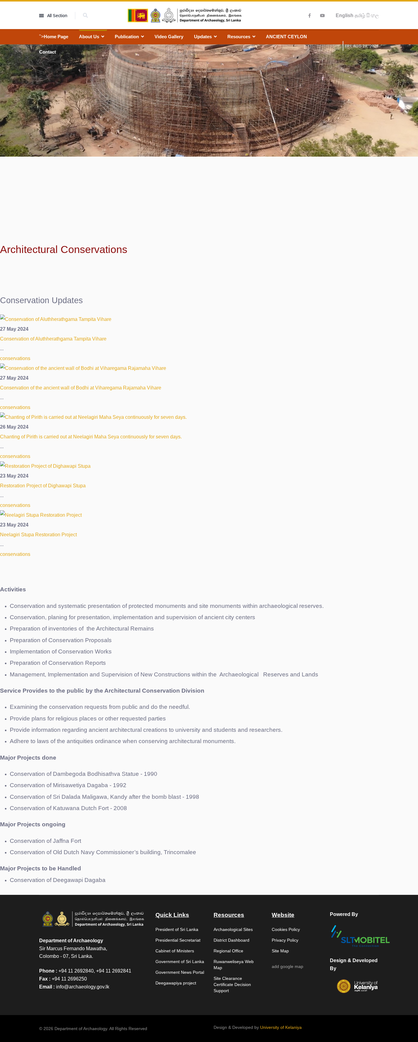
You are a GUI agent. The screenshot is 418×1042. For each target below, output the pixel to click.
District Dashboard (231, 940)
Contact (47, 51)
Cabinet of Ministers (174, 950)
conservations (15, 358)
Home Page (56, 36)
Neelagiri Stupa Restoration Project (38, 534)
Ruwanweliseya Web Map (234, 964)
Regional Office (228, 950)
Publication (127, 36)
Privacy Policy (285, 940)
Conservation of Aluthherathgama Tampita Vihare (53, 338)
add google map (287, 966)
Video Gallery (169, 36)
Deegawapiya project (175, 983)
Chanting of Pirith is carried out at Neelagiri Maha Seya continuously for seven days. (91, 436)
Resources (238, 36)
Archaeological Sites (233, 929)
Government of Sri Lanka (179, 961)
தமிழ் (360, 15)
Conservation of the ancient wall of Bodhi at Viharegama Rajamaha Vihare (80, 387)
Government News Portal (179, 972)
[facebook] (309, 15)
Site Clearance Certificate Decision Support (232, 984)
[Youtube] (322, 15)
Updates (203, 36)
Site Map (280, 950)
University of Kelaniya (281, 1027)
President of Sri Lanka (176, 929)
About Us (89, 36)
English (344, 15)
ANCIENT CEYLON (286, 36)
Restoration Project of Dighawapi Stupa (43, 485)
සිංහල (372, 15)
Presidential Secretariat (177, 940)
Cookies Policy (286, 929)
